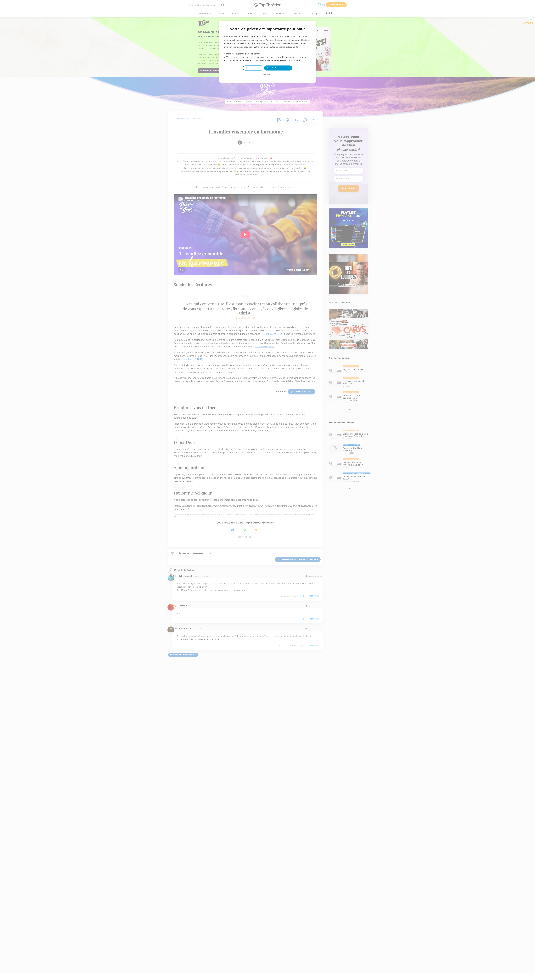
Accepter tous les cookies (278, 68)
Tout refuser (267, 74)
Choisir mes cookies (253, 68)
